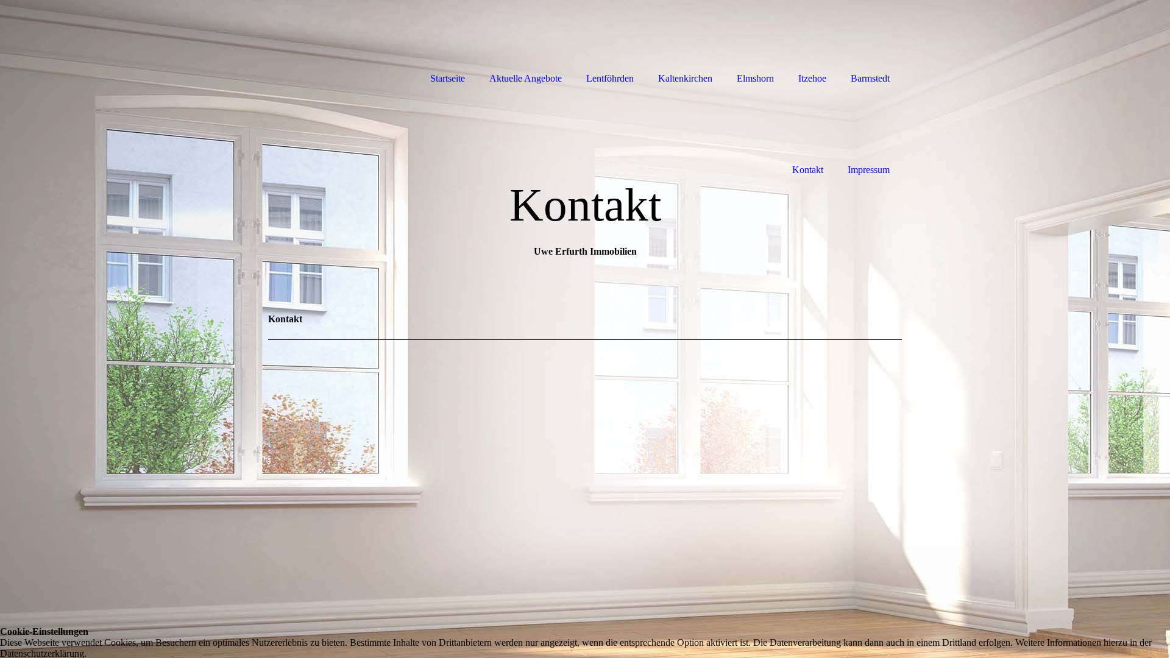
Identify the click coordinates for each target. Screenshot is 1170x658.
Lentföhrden (610, 78)
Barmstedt (870, 78)
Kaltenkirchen (685, 78)
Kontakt (807, 169)
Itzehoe (812, 78)
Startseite (447, 78)
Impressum (869, 169)
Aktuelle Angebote (525, 78)
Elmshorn (755, 78)
